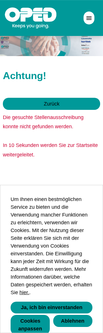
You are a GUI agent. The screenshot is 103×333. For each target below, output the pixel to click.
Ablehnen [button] (72, 321)
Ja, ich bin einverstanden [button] (51, 307)
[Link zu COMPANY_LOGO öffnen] (30, 18)
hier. (24, 292)
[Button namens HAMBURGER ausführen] (89, 18)
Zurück (52, 104)
